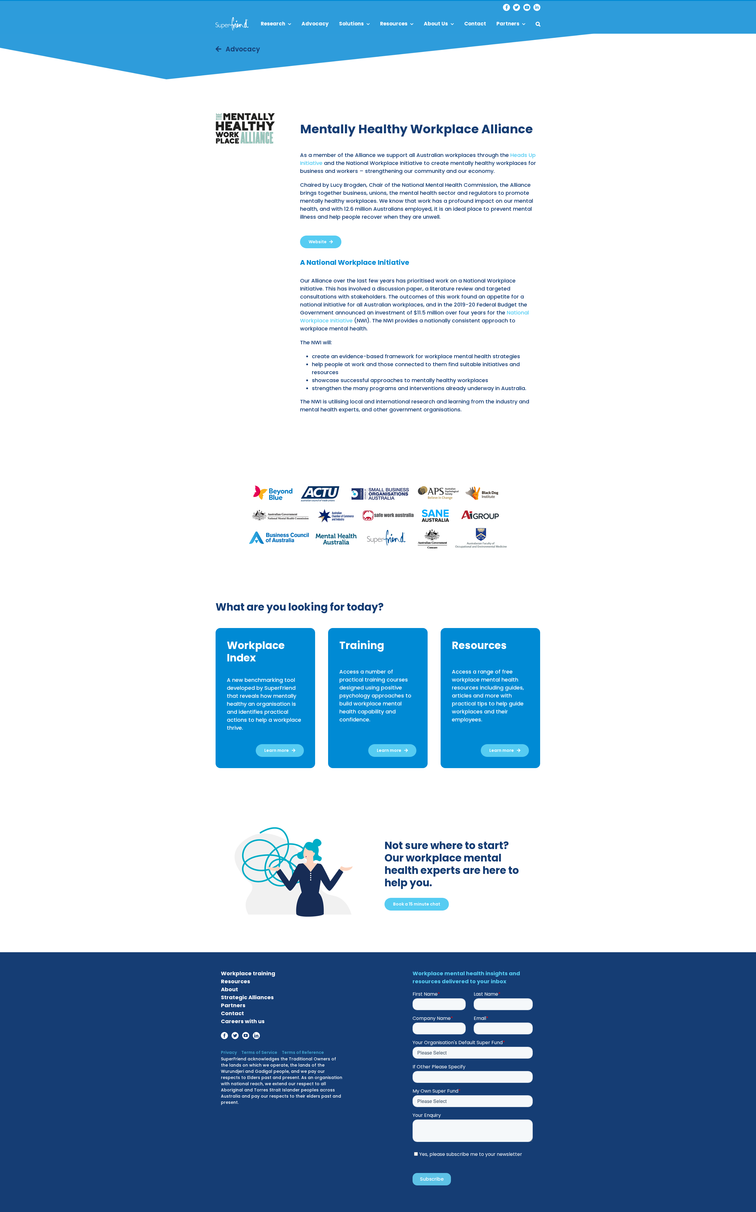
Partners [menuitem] (507, 23)
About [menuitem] (229, 989)
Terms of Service (259, 1052)
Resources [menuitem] (394, 23)
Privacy (229, 1052)
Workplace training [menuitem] (248, 973)
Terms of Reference (303, 1052)
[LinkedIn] (536, 7)
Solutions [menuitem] (351, 23)
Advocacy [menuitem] (315, 23)
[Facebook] (506, 7)
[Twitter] (516, 7)
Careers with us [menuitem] (243, 1021)
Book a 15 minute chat (416, 904)
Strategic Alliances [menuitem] (247, 997)
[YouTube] (526, 7)
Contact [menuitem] (475, 23)
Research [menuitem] (273, 23)
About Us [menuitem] (436, 23)
